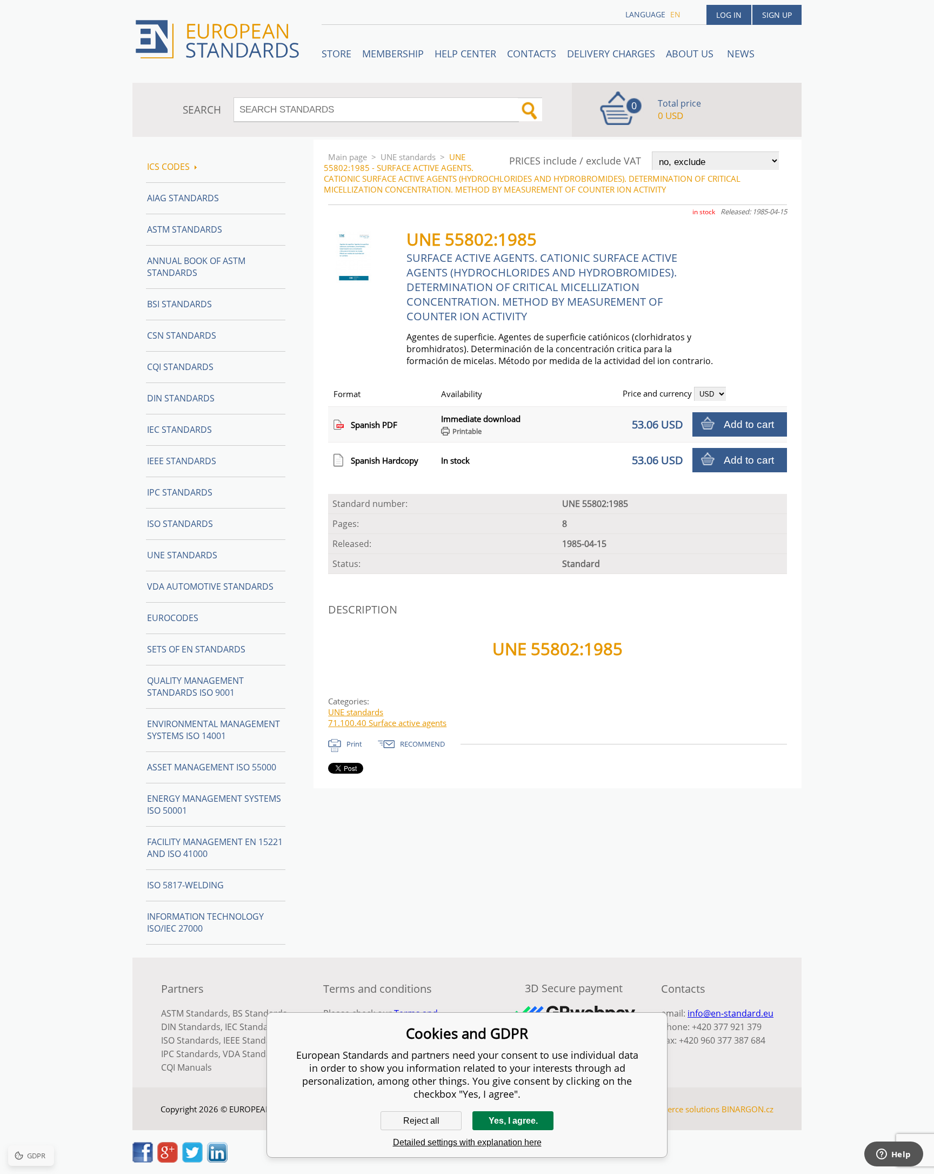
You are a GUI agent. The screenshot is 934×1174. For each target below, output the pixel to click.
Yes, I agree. (513, 1120)
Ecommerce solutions (679, 1109)
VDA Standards (253, 1054)
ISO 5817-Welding (185, 885)
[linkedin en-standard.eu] (217, 1159)
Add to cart (749, 424)
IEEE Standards (181, 461)
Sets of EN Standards (196, 649)
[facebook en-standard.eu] (142, 1159)
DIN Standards (181, 398)
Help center (465, 53)
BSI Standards (179, 304)
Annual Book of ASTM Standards (196, 267)
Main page (347, 156)
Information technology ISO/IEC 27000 (205, 922)
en (675, 14)
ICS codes (168, 167)
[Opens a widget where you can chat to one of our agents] (893, 1155)
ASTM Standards (184, 229)
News (741, 53)
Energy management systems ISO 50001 (214, 804)
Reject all (421, 1120)
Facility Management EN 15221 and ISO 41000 (215, 848)
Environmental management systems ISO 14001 (213, 730)
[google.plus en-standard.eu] (167, 1159)
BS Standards (259, 1013)
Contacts (531, 53)
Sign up (777, 15)
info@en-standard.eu (730, 1013)
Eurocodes (172, 618)
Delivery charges (611, 53)
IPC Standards (179, 492)
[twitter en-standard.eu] (192, 1159)
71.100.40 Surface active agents (387, 722)
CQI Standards (180, 367)
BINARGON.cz (747, 1109)
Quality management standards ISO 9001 (195, 686)
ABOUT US (691, 53)
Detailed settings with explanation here (467, 1142)
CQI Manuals (186, 1067)
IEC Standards (179, 430)
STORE (336, 53)
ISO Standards (180, 524)
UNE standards (408, 156)
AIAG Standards (183, 198)
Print (354, 744)
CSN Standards (181, 335)
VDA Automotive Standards (210, 586)
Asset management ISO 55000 (211, 767)
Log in (729, 15)
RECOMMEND (422, 744)
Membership (393, 53)
